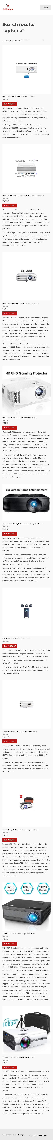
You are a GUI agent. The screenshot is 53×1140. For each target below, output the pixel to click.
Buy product (10, 104)
